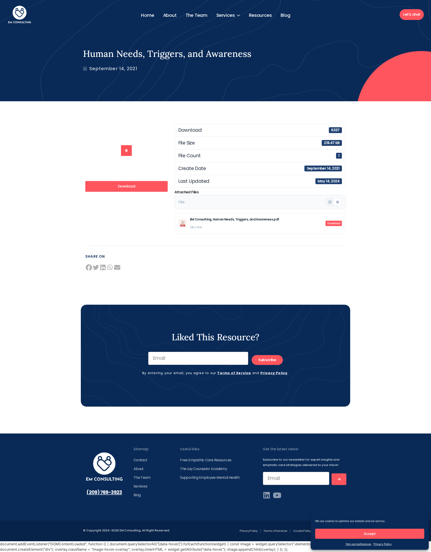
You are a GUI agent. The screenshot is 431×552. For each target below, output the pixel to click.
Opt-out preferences (358, 544)
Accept (370, 533)
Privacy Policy (383, 544)
